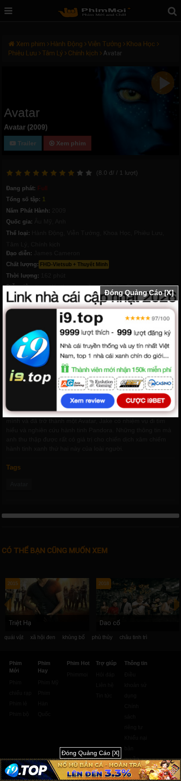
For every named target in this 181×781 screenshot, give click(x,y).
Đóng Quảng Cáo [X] (139, 292)
